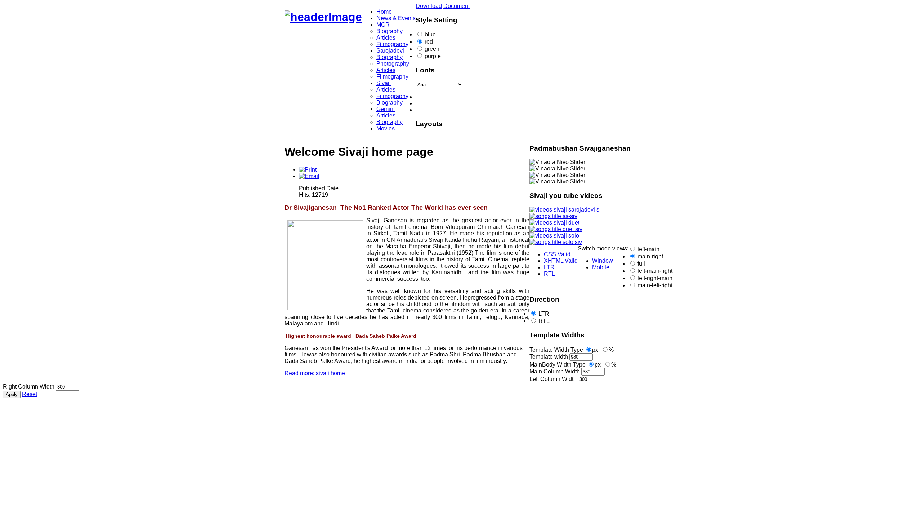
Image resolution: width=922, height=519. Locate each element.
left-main (648, 249)
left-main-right (654, 271)
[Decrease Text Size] (468, 97)
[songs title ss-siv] (553, 216)
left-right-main (654, 278)
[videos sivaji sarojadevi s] (564, 210)
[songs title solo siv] (555, 242)
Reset (29, 394)
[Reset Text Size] (468, 103)
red (429, 42)
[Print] (308, 170)
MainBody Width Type (557, 364)
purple (433, 56)
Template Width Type (556, 350)
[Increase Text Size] (468, 110)
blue (430, 34)
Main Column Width (554, 371)
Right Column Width (28, 386)
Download (429, 6)
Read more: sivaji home (315, 373)
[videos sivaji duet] (554, 222)
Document (456, 6)
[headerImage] (323, 16)
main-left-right (654, 285)
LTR (543, 314)
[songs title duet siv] (555, 229)
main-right (650, 256)
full (641, 264)
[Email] (309, 176)
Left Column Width (553, 379)
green (432, 49)
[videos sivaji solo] (554, 235)
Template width (548, 357)
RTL (544, 321)
